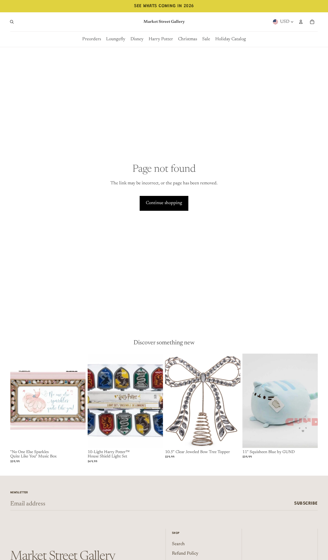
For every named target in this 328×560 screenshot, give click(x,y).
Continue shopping (164, 203)
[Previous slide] (95, 400)
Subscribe (306, 503)
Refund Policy (185, 553)
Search (178, 544)
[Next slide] (155, 400)
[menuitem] (91, 39)
